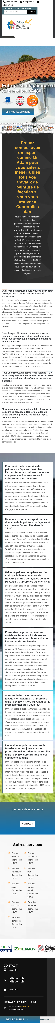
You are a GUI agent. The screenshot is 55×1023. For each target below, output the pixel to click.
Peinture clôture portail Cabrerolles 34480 (33, 890)
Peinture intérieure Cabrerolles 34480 (17, 907)
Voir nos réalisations (18, 112)
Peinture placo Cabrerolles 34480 (17, 888)
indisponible (11, 1)
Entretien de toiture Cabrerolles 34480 (33, 907)
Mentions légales (41, 1020)
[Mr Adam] (19, 24)
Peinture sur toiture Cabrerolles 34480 (33, 858)
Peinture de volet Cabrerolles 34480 (17, 858)
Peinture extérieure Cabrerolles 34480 (17, 873)
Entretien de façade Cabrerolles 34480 (17, 922)
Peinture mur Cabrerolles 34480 (33, 873)
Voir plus (27, 824)
